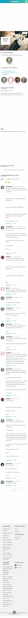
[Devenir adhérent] (24, 1)
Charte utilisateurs (7, 542)
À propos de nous (7, 533)
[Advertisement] (14, 17)
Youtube (19, 567)
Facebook (19, 565)
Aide (16, 529)
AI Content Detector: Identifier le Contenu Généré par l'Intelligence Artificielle (8, 570)
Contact (17, 531)
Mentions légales (7, 539)
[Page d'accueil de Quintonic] (14, 1)
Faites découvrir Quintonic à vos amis (7, 548)
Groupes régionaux (7, 544)
